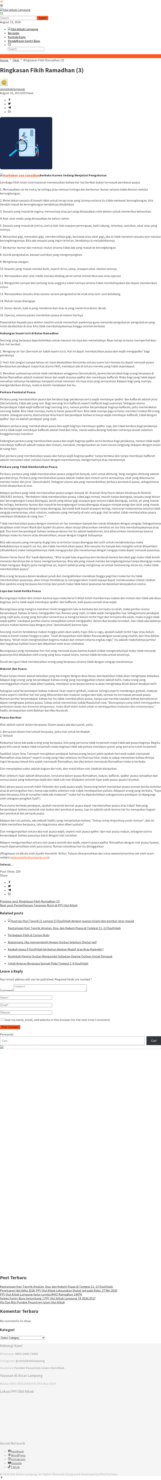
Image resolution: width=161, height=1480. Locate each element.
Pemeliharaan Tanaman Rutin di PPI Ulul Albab (38, 905)
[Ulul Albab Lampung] (15, 10)
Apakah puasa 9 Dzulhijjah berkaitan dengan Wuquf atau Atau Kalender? (56, 949)
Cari (153, 1041)
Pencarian (7, 1034)
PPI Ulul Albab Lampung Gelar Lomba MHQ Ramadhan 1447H (41, 1294)
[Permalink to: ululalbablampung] (4, 85)
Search (42, 18)
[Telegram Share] (9, 108)
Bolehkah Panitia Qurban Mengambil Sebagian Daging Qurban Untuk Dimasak (60, 956)
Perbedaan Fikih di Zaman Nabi (28, 935)
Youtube (16, 1463)
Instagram (18, 1459)
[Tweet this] (9, 104)
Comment (7, 990)
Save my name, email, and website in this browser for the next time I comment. (58, 1020)
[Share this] (9, 100)
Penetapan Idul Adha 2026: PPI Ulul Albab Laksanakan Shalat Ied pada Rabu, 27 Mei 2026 (58, 1290)
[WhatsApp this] (9, 112)
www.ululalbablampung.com (29, 857)
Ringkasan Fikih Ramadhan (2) (30, 901)
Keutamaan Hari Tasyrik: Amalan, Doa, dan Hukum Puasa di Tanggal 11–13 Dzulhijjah (64, 928)
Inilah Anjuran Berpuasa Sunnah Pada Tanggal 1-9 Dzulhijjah (48, 963)
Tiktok (15, 1467)
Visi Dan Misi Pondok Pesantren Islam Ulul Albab (32, 1302)
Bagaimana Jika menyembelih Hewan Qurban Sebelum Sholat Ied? (52, 942)
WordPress (18, 1455)
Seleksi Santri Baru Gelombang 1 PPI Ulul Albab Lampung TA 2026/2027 (48, 1298)
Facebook (17, 1451)
